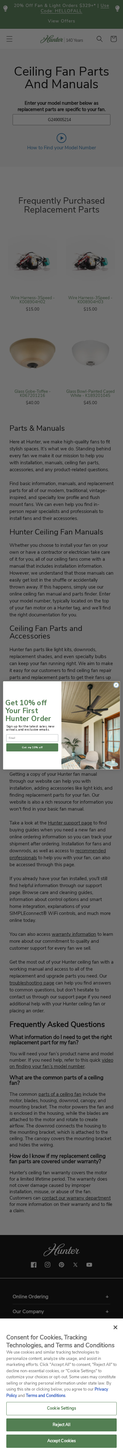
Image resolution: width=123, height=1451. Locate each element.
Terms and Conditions (45, 1396)
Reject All (61, 1425)
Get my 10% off (32, 747)
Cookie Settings (61, 1408)
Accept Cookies (61, 1441)
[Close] (115, 1327)
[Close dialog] (116, 685)
